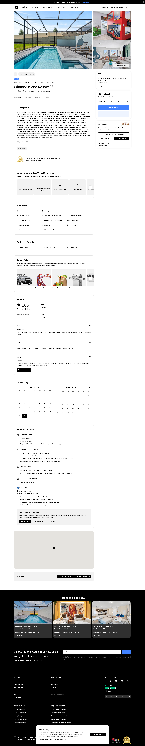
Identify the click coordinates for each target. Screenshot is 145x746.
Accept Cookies (98, 734)
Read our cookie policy (45, 739)
